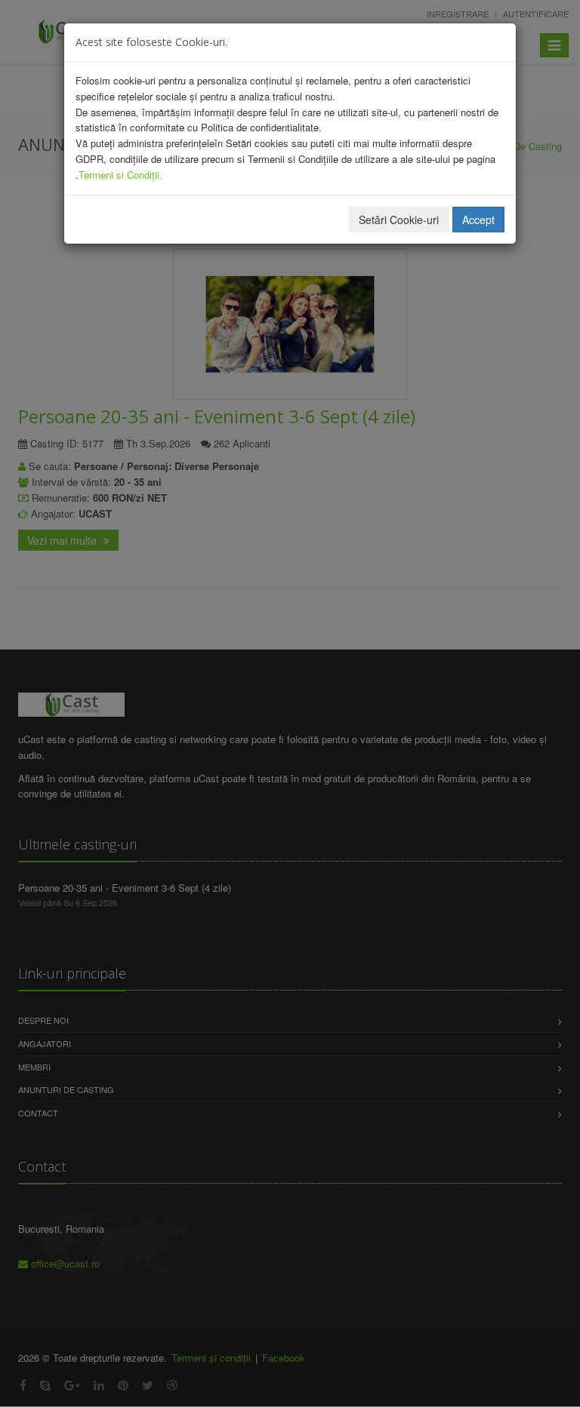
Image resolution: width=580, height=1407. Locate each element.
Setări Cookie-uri (399, 219)
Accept (478, 219)
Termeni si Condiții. (120, 174)
